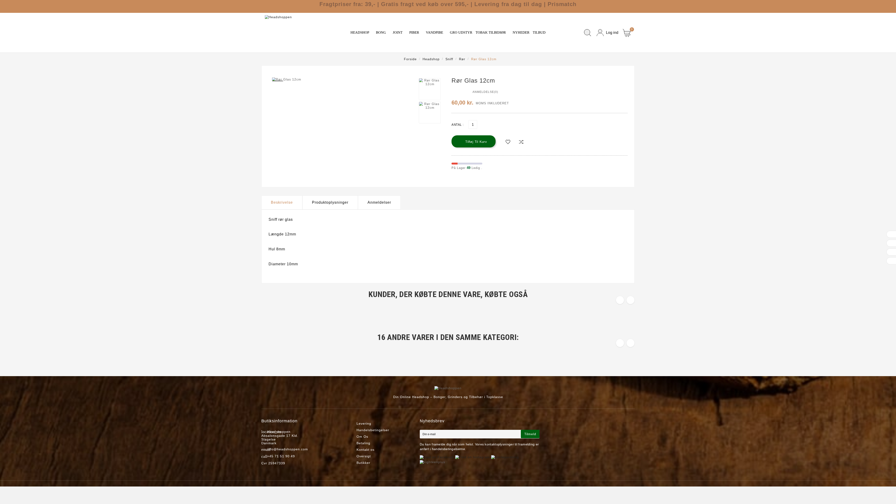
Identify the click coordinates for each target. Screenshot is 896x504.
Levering (364, 423)
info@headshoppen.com (287, 449)
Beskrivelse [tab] (282, 202)
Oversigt (364, 456)
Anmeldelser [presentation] (379, 202)
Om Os (362, 436)
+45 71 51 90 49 (281, 456)
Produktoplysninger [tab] (330, 202)
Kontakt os (365, 450)
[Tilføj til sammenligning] (521, 142)
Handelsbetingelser (373, 430)
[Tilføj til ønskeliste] (508, 142)
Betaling (363, 443)
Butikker (363, 463)
